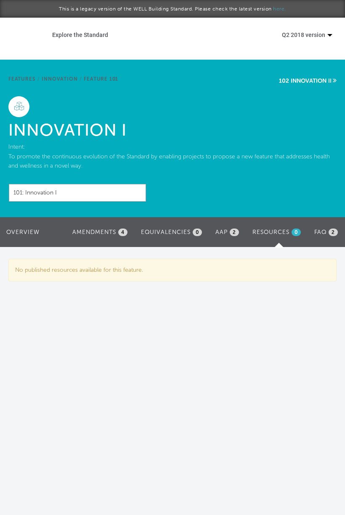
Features (21, 79)
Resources (278, 235)
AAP (225, 232)
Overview (23, 232)
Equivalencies (170, 232)
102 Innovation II (305, 80)
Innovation (59, 79)
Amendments (98, 232)
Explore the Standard (80, 35)
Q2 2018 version (304, 35)
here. (279, 9)
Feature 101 (101, 79)
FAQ (324, 232)
